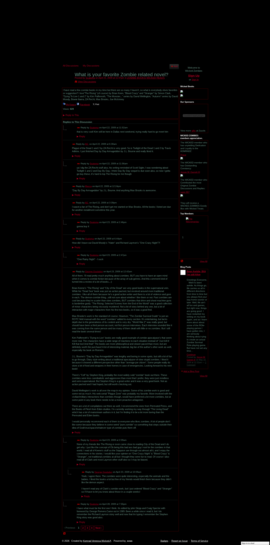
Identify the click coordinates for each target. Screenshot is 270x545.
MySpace (71, 104)
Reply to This (71, 115)
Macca (88, 186)
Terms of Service (199, 541)
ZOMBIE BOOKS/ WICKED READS (146, 78)
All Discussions (71, 65)
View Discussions (87, 81)
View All (203, 261)
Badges (164, 541)
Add (176, 66)
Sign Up (194, 75)
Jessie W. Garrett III (190, 172)
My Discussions (91, 65)
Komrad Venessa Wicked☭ (97, 541)
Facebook (85, 104)
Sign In (195, 79)
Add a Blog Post (191, 371)
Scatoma (90, 78)
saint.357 (185, 192)
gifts (194, 130)
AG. (87, 144)
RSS (64, 533)
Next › (98, 528)
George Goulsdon (94, 271)
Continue (191, 354)
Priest (183, 155)
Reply (81, 136)
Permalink (78, 127)
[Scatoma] (68, 80)
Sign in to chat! (248, 543)
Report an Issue (179, 541)
